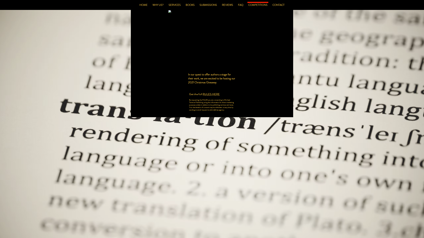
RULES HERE (211, 94)
